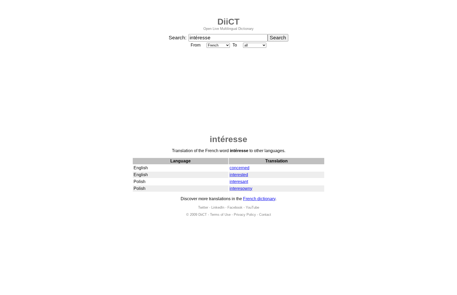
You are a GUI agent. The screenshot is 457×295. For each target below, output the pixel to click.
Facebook (235, 207)
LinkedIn (217, 207)
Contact (265, 215)
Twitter (203, 207)
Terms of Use (220, 215)
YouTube (252, 207)
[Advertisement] (228, 92)
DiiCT (228, 21)
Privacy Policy (245, 215)
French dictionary (259, 198)
